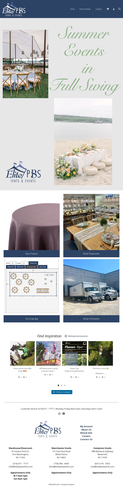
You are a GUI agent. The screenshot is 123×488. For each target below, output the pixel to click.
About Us (86, 429)
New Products (31, 253)
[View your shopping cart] (107, 9)
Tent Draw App (31, 318)
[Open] (22, 353)
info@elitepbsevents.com (20, 466)
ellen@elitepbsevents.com (61, 466)
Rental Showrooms (91, 253)
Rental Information (91, 318)
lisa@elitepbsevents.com (102, 466)
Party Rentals (85, 9)
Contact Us (86, 439)
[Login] (113, 9)
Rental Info (86, 432)
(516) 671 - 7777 (46, 408)
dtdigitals (71, 484)
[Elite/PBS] (13, 9)
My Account (86, 426)
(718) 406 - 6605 (61, 463)
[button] (119, 9)
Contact (99, 9)
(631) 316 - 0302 (102, 463)
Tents (72, 9)
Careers (86, 436)
